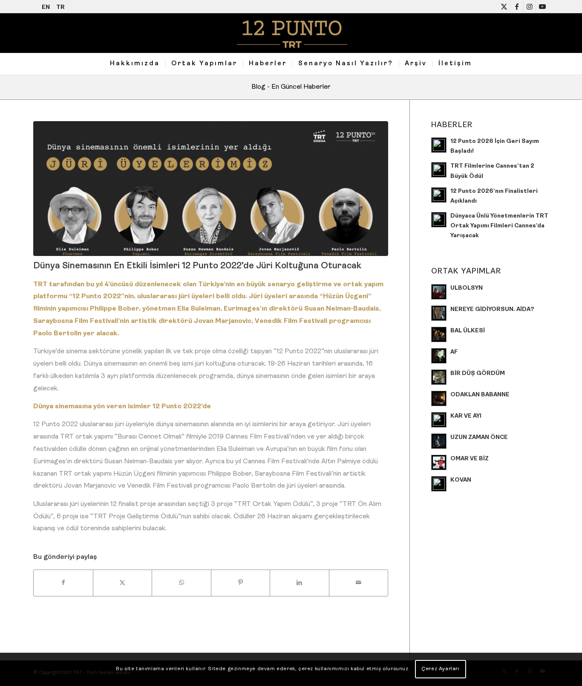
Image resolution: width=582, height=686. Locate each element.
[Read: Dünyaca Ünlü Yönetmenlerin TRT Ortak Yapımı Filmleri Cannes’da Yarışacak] (439, 219)
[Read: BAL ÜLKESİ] (439, 334)
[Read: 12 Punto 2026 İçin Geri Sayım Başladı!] (439, 145)
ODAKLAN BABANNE (480, 395)
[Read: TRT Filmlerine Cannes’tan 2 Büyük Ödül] (439, 169)
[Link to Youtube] (542, 6)
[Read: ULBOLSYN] (439, 291)
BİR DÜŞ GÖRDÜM (477, 373)
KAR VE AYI (465, 416)
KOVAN (460, 480)
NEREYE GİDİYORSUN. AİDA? (492, 309)
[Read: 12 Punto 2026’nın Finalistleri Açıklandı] (439, 195)
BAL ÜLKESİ (467, 331)
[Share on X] (122, 583)
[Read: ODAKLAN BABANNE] (439, 398)
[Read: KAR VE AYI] (439, 419)
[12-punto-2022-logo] (291, 33)
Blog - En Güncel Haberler (291, 87)
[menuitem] (134, 64)
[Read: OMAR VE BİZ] (439, 462)
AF (454, 352)
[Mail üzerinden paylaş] (358, 583)
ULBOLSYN (466, 288)
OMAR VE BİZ (469, 459)
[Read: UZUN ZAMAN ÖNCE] (439, 441)
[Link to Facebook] (516, 6)
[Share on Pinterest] (240, 583)
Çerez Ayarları (440, 669)
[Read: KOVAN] (439, 483)
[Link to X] (504, 6)
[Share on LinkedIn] (299, 583)
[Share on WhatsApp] (181, 583)
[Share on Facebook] (63, 583)
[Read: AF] (439, 355)
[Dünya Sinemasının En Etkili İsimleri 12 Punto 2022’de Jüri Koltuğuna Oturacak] (210, 188)
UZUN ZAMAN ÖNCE (479, 437)
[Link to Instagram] (529, 6)
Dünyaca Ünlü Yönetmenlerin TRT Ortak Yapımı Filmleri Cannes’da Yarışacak (499, 225)
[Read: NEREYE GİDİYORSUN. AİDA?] (439, 313)
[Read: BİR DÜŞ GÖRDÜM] (439, 377)
